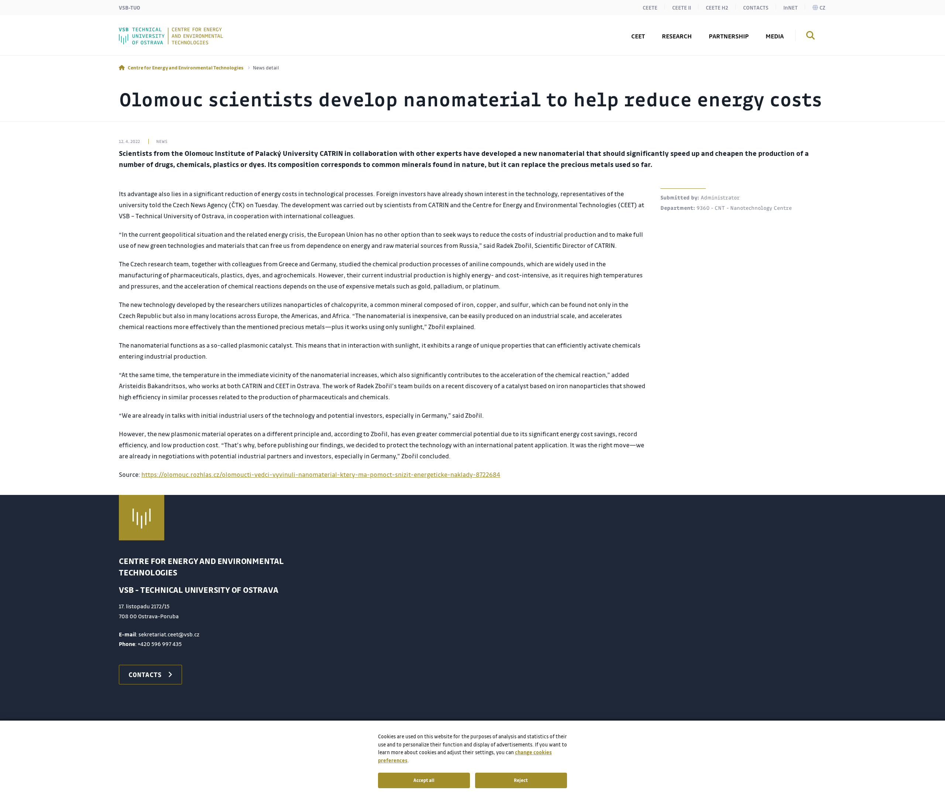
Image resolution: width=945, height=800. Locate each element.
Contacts (756, 7)
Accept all (423, 780)
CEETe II (681, 7)
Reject (521, 780)
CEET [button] (638, 36)
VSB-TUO (129, 7)
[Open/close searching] (810, 36)
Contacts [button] (148, 30)
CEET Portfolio (157, 30)
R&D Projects (154, 30)
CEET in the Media (161, 30)
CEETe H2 (717, 7)
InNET (790, 7)
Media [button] (775, 36)
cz (822, 7)
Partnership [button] (729, 36)
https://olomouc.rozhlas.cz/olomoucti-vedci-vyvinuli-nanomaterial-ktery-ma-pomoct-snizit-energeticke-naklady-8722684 (320, 474)
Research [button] (677, 36)
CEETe (650, 7)
